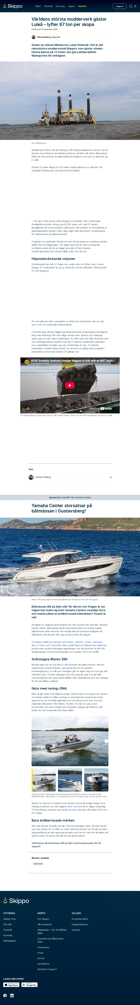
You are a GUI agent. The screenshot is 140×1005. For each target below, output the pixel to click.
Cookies (76, 929)
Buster (70, 642)
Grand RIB (55, 645)
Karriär (41, 958)
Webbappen (9, 940)
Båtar (38, 6)
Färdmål (48, 6)
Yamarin (79, 642)
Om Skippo (43, 919)
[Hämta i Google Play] (29, 984)
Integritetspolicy (80, 924)
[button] (106, 741)
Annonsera (43, 947)
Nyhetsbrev (43, 963)
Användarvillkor (80, 919)
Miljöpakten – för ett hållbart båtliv (52, 931)
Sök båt (7, 924)
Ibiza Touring (74, 806)
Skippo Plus (9, 919)
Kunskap (60, 6)
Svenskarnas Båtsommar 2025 (50, 940)
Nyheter (82, 6)
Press (40, 952)
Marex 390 (62, 664)
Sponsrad (38, 864)
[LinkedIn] (12, 996)
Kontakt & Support (47, 969)
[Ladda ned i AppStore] (11, 984)
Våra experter (44, 924)
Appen (71, 6)
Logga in (119, 6)
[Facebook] (5, 996)
